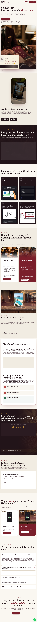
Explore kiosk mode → (24, 279)
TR (24, 1)
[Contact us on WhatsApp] (34, 619)
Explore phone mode (7, 533)
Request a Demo (32, 1)
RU (27, 1)
